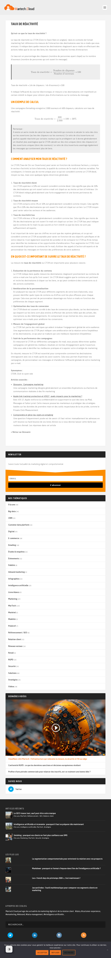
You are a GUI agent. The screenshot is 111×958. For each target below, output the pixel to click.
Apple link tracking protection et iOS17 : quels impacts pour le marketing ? (47, 396)
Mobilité (12, 619)
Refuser (55, 952)
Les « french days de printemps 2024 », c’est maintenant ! (56, 878)
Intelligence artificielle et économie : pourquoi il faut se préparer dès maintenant (49, 824)
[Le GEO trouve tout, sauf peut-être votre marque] (9, 815)
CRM (10, 518)
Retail (11, 653)
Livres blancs (13, 592)
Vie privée (69, 952)
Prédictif (12, 626)
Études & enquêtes (16, 552)
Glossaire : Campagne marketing (28, 384)
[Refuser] (107, 949)
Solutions (12, 673)
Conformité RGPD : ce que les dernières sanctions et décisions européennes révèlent (44, 765)
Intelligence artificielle (18, 585)
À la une (11, 505)
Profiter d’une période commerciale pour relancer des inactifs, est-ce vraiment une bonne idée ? (49, 772)
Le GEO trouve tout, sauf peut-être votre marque (35, 813)
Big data (12, 511)
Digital (11, 531)
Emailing (12, 545)
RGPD (10, 660)
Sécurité (12, 666)
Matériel (12, 612)
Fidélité (11, 565)
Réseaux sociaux (15, 646)
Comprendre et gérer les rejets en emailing (33, 415)
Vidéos (11, 686)
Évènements (13, 558)
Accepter (42, 952)
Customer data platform (18, 525)
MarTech (12, 606)
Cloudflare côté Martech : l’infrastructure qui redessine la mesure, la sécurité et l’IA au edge (47, 759)
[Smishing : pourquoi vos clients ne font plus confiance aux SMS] (9, 837)
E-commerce (13, 538)
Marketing (12, 599)
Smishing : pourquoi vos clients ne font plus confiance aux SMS (40, 835)
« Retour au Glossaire (20, 432)
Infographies (13, 579)
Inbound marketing (16, 572)
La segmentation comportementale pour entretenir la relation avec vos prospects (67, 859)
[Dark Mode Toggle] (9, 949)
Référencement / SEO (17, 633)
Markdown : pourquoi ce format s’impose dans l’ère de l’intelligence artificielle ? (66, 868)
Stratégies (12, 680)
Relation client (14, 639)
